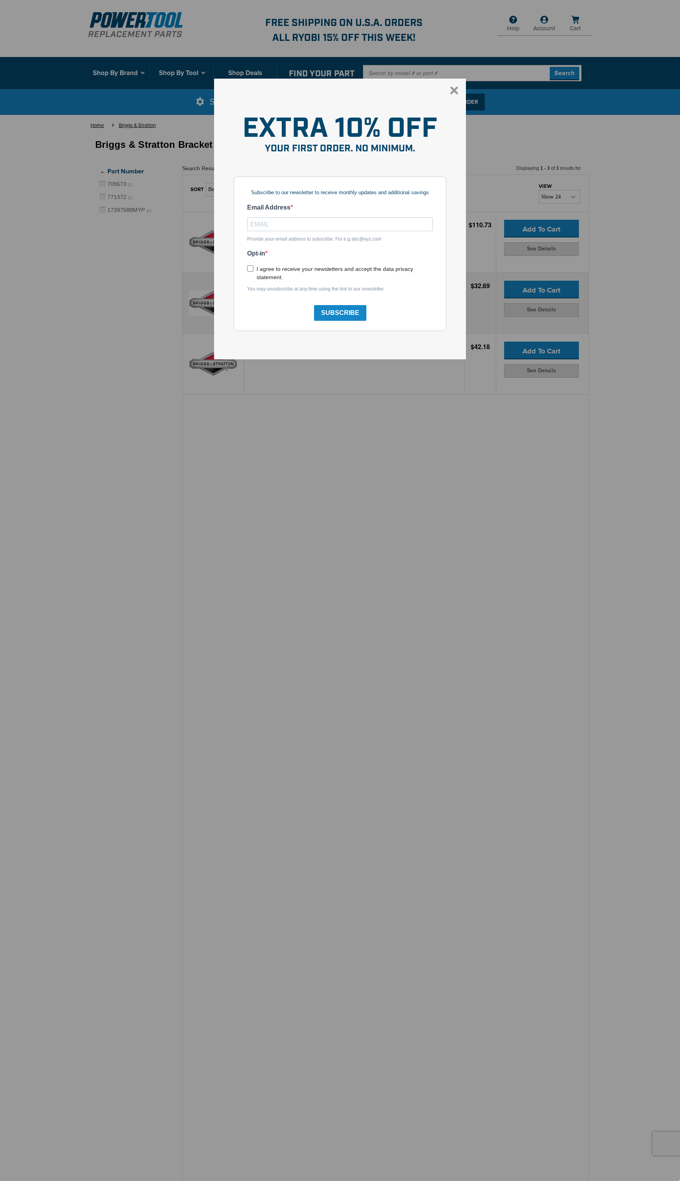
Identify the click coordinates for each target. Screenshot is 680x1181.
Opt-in (256, 253)
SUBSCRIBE (340, 312)
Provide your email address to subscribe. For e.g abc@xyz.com (314, 239)
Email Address (268, 207)
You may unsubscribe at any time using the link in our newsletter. (315, 289)
